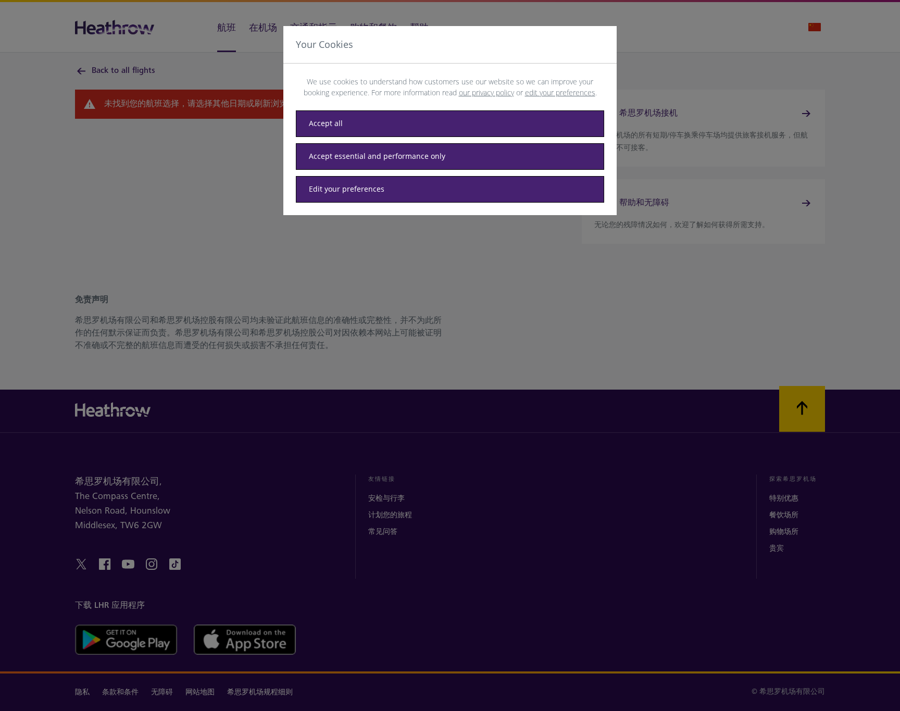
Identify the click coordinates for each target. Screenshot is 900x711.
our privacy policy (486, 92)
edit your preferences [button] (560, 92)
